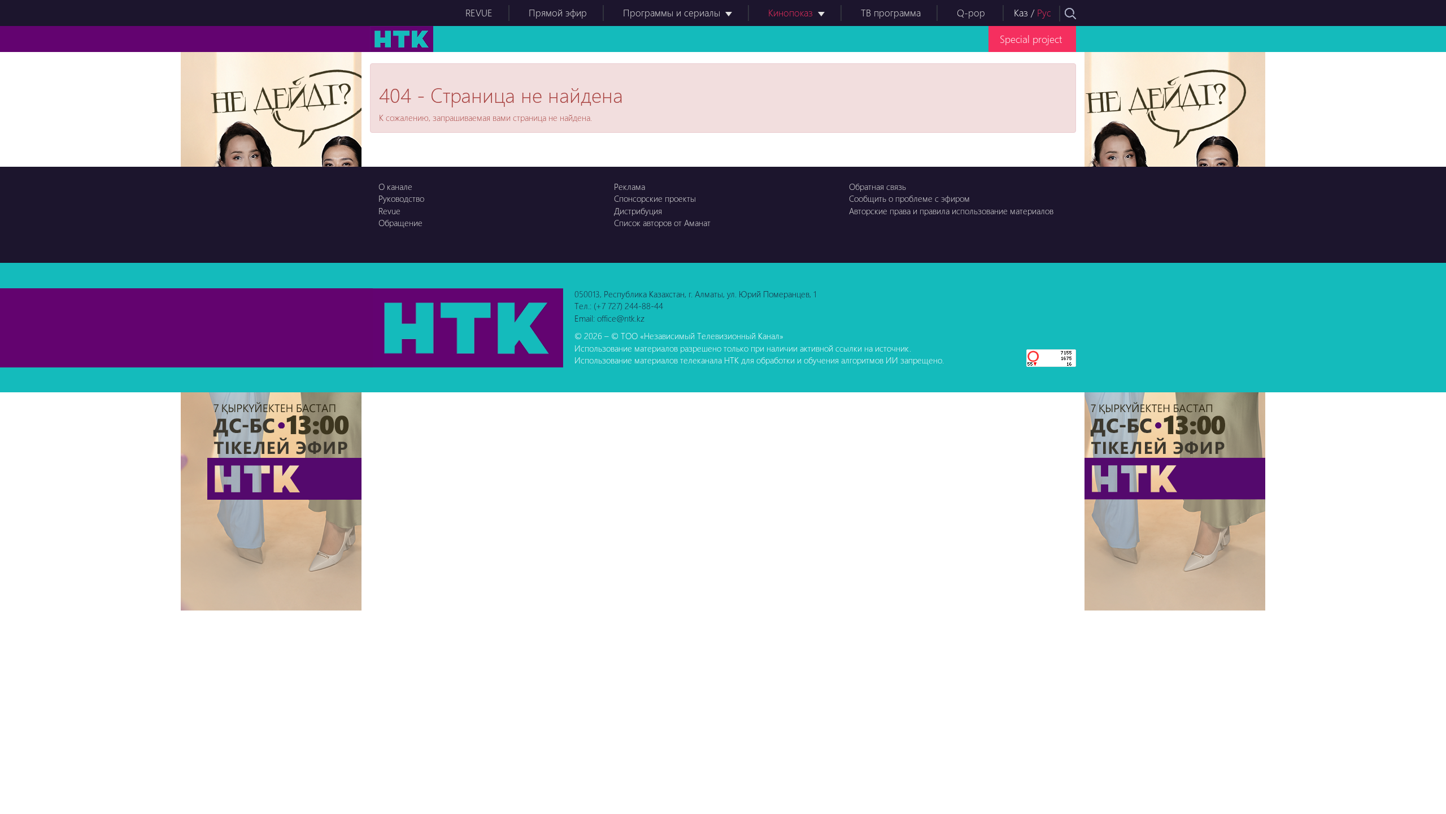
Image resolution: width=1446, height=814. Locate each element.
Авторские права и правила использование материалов (951, 211)
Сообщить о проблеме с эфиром (909, 198)
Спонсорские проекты (655, 198)
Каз (1021, 12)
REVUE (479, 12)
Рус (1044, 12)
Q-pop (971, 12)
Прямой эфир (558, 12)
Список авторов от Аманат (662, 222)
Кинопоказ (790, 12)
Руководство (401, 198)
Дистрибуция (638, 211)
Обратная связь (877, 186)
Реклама (629, 186)
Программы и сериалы (671, 12)
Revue (389, 211)
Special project (1031, 39)
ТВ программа (891, 12)
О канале (395, 186)
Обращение (400, 222)
